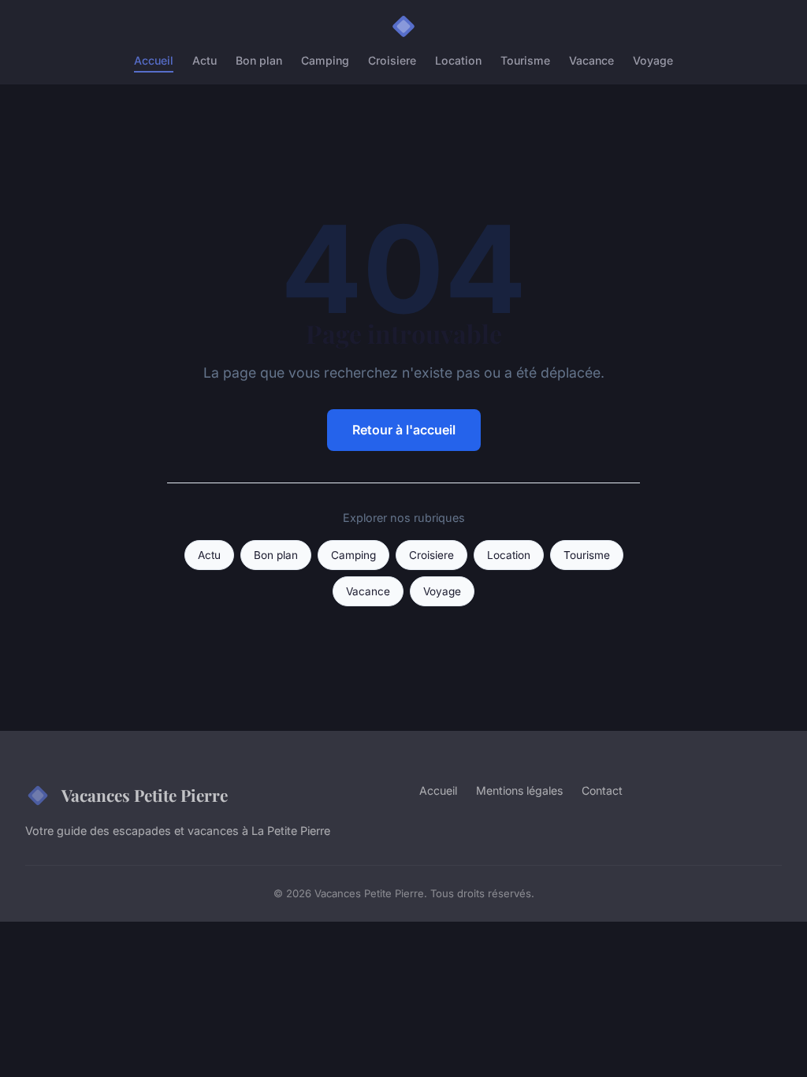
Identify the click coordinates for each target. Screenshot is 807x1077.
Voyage (653, 60)
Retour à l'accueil (404, 430)
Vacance (591, 60)
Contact (602, 790)
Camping (325, 60)
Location (458, 60)
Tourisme (525, 60)
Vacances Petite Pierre (144, 795)
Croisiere (392, 60)
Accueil (153, 60)
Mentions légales (519, 790)
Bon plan (259, 60)
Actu (204, 60)
